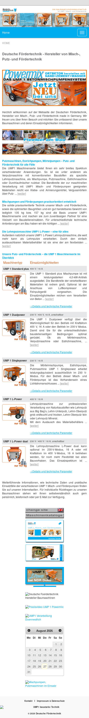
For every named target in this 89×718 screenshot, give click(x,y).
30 (60, 666)
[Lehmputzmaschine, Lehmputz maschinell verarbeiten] (44, 553)
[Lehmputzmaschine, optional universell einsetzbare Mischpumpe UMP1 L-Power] (14, 414)
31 (28, 672)
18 (34, 661)
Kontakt (28, 700)
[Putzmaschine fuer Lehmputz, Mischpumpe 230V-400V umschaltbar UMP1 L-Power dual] (14, 456)
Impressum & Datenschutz (51, 700)
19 (39, 661)
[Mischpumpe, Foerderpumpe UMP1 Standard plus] (14, 284)
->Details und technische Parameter (51, 306)
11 (34, 655)
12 (39, 655)
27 (44, 666)
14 (50, 655)
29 (55, 666)
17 (28, 661)
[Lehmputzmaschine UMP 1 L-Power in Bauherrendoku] (44, 577)
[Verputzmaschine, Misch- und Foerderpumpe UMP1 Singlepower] (14, 376)
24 (28, 666)
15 (55, 655)
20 (44, 661)
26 (39, 666)
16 (60, 655)
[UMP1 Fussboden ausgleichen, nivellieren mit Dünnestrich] (44, 617)
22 (55, 661)
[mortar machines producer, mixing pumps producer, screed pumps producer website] (44, 510)
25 (34, 666)
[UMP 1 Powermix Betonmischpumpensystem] (44, 88)
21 (50, 661)
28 (50, 666)
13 (44, 655)
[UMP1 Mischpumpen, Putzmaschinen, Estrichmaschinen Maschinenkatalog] (44, 531)
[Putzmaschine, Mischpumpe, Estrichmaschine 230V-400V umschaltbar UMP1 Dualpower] (14, 330)
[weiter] (21, 193)
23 (60, 661)
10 (28, 655)
